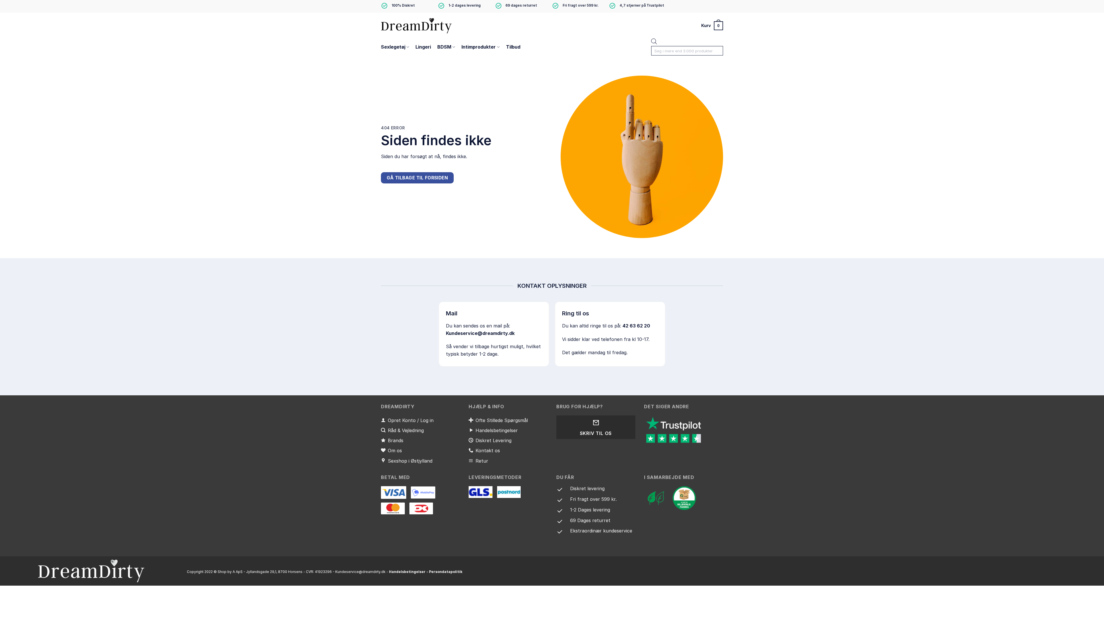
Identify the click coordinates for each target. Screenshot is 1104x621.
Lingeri (423, 47)
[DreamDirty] (417, 25)
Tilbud (513, 47)
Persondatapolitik (445, 572)
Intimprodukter (478, 47)
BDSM (444, 47)
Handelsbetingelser (407, 572)
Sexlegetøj (393, 47)
